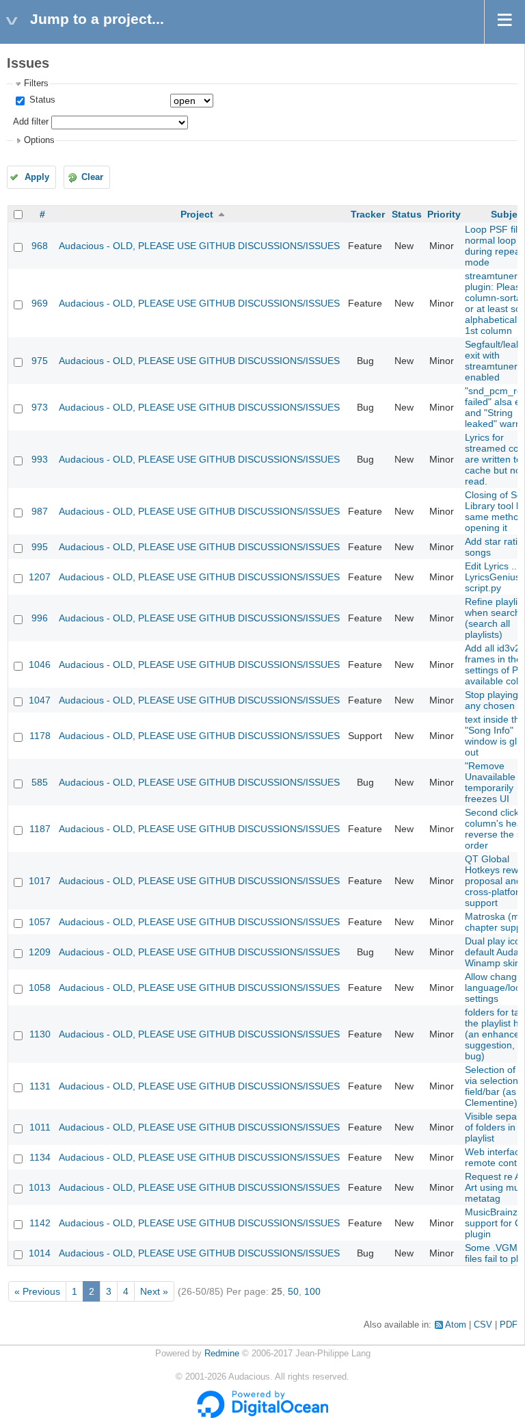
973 (39, 407)
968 (39, 245)
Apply (37, 177)
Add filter (31, 122)
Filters (36, 83)
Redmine (221, 1353)
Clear (92, 177)
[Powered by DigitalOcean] (262, 1415)
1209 (40, 951)
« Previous (37, 1291)
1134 (40, 1157)
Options (39, 140)
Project (196, 214)
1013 (40, 1187)
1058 (40, 987)
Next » (154, 1291)
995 (39, 546)
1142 (40, 1222)
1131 (40, 1086)
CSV (483, 1325)
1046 (40, 664)
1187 (40, 828)
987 (39, 511)
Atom (455, 1325)
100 (312, 1291)
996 (39, 617)
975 (39, 360)
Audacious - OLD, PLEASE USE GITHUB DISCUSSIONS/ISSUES (199, 245)
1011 (40, 1127)
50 (293, 1291)
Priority (444, 214)
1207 (40, 576)
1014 (40, 1253)
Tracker (368, 214)
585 (39, 782)
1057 (40, 921)
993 (39, 459)
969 (39, 303)
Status (41, 100)
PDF (508, 1325)
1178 (40, 735)
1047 (40, 700)
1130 (40, 1034)
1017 (40, 880)
